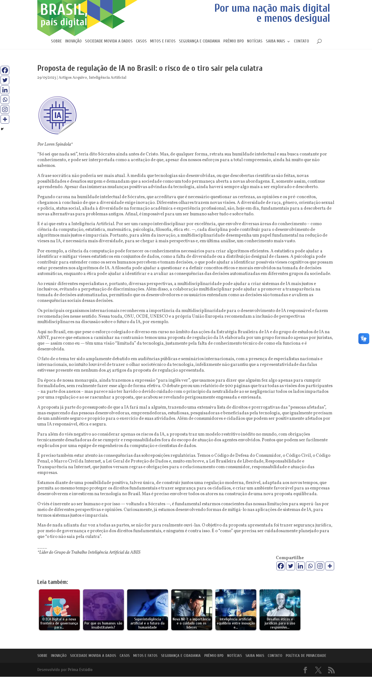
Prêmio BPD (233, 41)
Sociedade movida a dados (109, 41)
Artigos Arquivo (73, 77)
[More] (329, 566)
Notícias (255, 41)
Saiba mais (275, 41)
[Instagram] (320, 566)
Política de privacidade (306, 655)
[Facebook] (280, 566)
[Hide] (2, 129)
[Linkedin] (300, 566)
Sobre (56, 41)
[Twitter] (290, 566)
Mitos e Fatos (163, 41)
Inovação (73, 41)
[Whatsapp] (310, 566)
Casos (141, 41)
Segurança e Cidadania (199, 41)
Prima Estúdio (80, 669)
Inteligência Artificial (107, 77)
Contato (301, 41)
